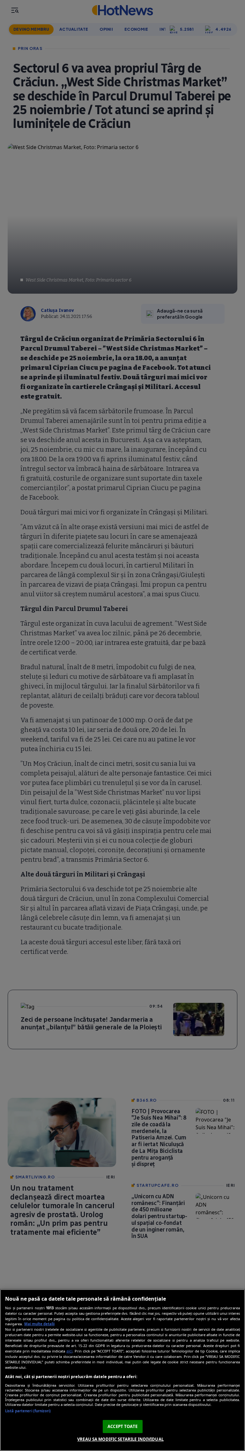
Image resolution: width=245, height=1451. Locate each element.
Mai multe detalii (39, 1323)
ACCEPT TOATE (122, 1426)
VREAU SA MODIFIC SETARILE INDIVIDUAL (120, 1439)
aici (69, 1351)
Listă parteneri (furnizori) (28, 1410)
